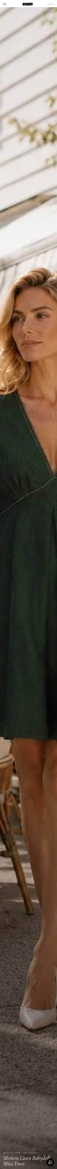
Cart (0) (51, 4)
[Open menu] (5, 4)
